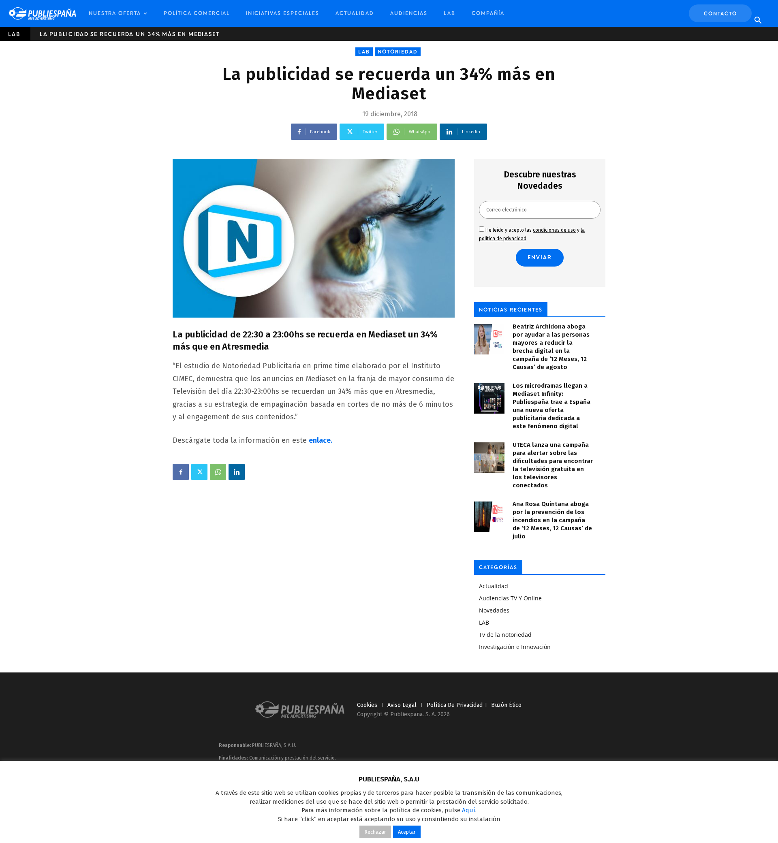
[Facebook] (181, 472)
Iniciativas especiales (282, 13)
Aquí (468, 810)
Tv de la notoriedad (505, 634)
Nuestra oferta (115, 13)
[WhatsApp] (218, 472)
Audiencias (408, 13)
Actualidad (355, 13)
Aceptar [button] (407, 832)
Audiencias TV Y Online (510, 598)
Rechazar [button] (375, 832)
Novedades (494, 610)
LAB (449, 13)
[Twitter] (199, 472)
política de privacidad (455, 705)
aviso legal (402, 705)
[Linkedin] (237, 472)
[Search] (757, 20)
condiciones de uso (554, 230)
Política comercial (197, 13)
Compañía (488, 13)
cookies (367, 705)
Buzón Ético (506, 705)
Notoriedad (398, 52)
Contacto (720, 14)
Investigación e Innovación (515, 647)
